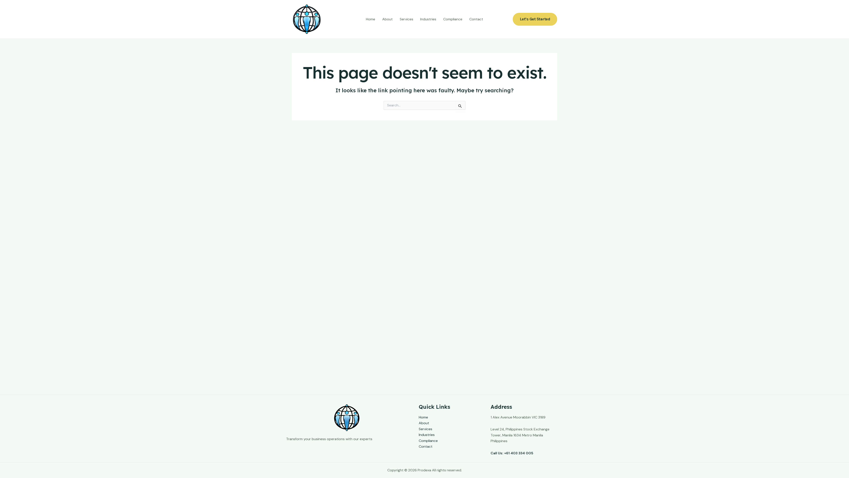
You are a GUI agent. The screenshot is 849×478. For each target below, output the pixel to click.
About (387, 19)
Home (370, 19)
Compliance (452, 19)
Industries (428, 19)
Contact (476, 19)
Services (406, 19)
